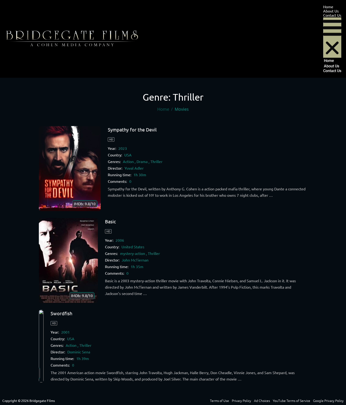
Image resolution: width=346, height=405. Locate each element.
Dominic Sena (78, 352)
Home (328, 7)
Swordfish (61, 313)
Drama (142, 162)
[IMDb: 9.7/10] (41, 346)
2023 (122, 148)
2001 (65, 332)
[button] (332, 37)
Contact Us (332, 15)
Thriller (156, 162)
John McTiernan (135, 260)
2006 (120, 240)
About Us (331, 11)
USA (128, 155)
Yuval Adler (134, 168)
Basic (110, 221)
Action (128, 162)
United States (132, 247)
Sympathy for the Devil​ (132, 129)
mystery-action (132, 253)
